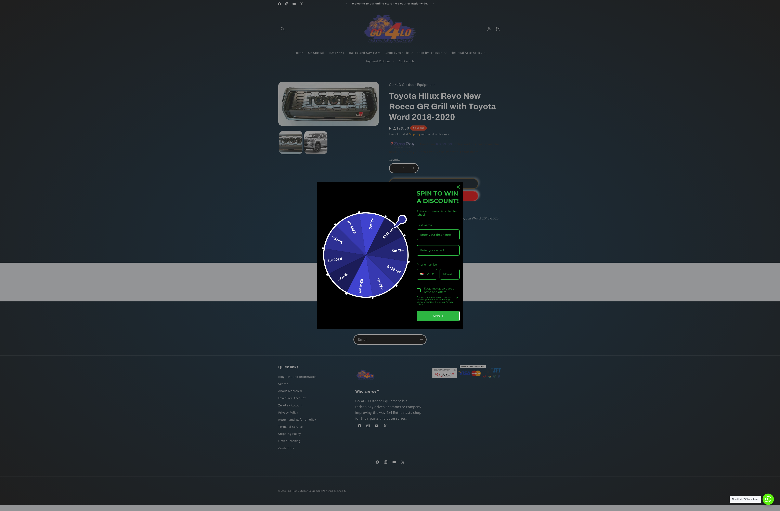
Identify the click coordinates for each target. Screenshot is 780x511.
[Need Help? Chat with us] (768, 499)
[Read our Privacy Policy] (457, 297)
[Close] (458, 187)
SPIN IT (438, 316)
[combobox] (427, 274)
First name (424, 225)
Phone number (427, 264)
